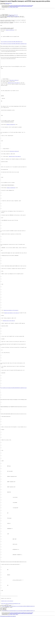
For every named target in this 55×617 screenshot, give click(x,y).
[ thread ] (11, 614)
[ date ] (9, 614)
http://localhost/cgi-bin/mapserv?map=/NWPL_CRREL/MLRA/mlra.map (11, 41)
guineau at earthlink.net (8, 3)
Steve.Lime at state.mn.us (14, 80)
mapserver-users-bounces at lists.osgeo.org (11, 310)
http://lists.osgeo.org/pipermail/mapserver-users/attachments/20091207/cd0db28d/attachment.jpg (18, 610)
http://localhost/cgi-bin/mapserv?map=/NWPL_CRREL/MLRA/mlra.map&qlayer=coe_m (13, 43)
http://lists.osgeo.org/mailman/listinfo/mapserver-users (10, 603)
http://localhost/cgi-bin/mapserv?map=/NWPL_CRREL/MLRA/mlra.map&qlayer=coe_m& (13, 387)
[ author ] (17, 614)
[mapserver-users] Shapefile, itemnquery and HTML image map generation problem (21, 5)
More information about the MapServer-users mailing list (8, 616)
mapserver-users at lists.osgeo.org (13, 16)
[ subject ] (14, 614)
